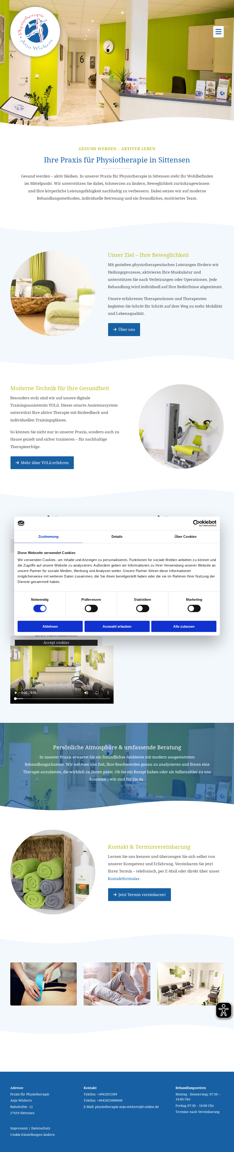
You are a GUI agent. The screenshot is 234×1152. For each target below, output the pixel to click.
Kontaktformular (124, 878)
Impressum (19, 1128)
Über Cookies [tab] (186, 536)
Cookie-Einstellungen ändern (32, 1134)
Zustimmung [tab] (48, 536)
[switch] (91, 608)
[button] (124, 329)
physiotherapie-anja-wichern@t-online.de (127, 1107)
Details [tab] (117, 536)
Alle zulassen (183, 626)
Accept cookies (56, 642)
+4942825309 (107, 1094)
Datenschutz (40, 1128)
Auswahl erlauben (117, 626)
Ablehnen (50, 626)
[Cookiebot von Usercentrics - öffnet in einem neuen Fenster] (196, 523)
